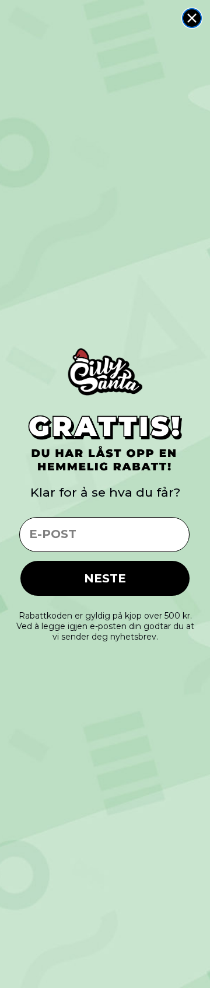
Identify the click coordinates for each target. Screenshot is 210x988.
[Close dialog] (192, 18)
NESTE (105, 578)
